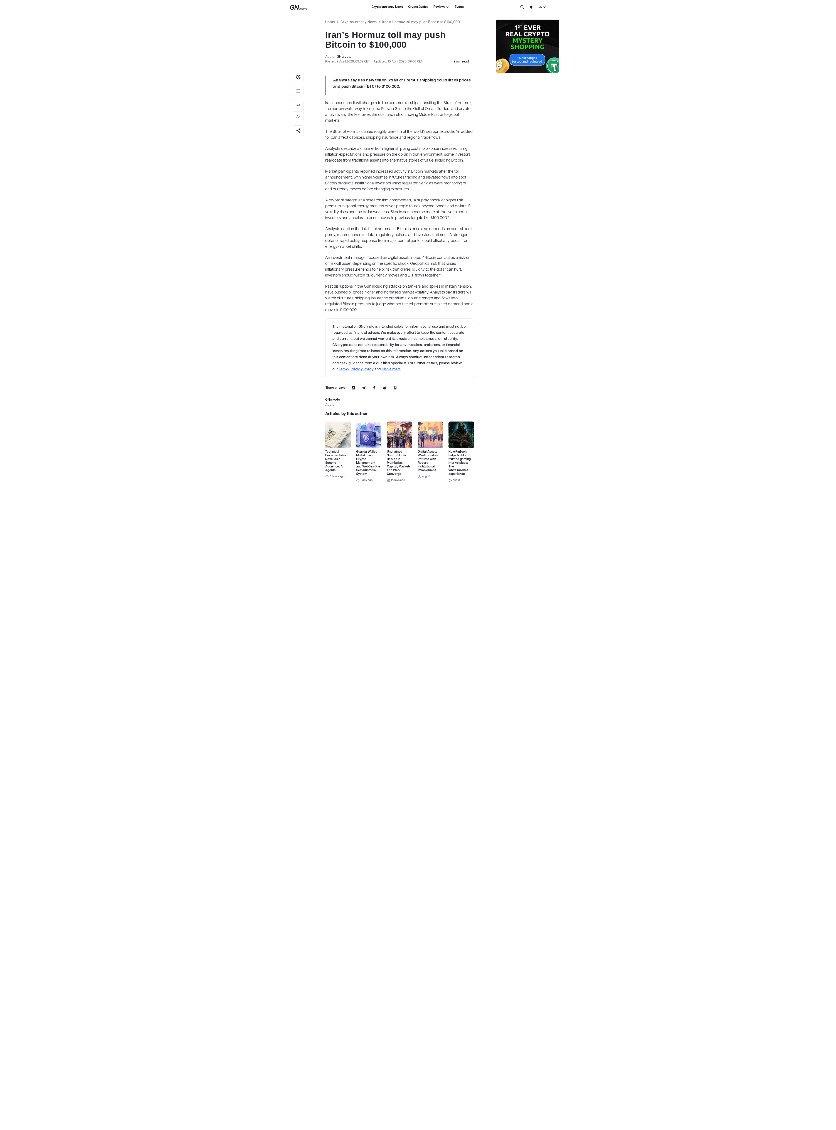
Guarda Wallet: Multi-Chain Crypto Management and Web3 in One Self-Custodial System (368, 463)
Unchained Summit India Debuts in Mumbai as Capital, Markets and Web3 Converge (399, 463)
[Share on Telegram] (363, 387)
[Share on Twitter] (353, 387)
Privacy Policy (362, 369)
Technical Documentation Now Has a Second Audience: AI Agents (336, 461)
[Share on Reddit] (384, 387)
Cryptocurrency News (387, 6)
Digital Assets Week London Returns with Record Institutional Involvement (428, 461)
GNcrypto (344, 56)
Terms (344, 369)
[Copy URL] (395, 387)
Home (330, 22)
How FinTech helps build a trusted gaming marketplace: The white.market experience (459, 463)
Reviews (439, 6)
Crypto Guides (418, 6)
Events (459, 6)
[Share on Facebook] (374, 387)
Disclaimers (391, 369)
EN (540, 7)
